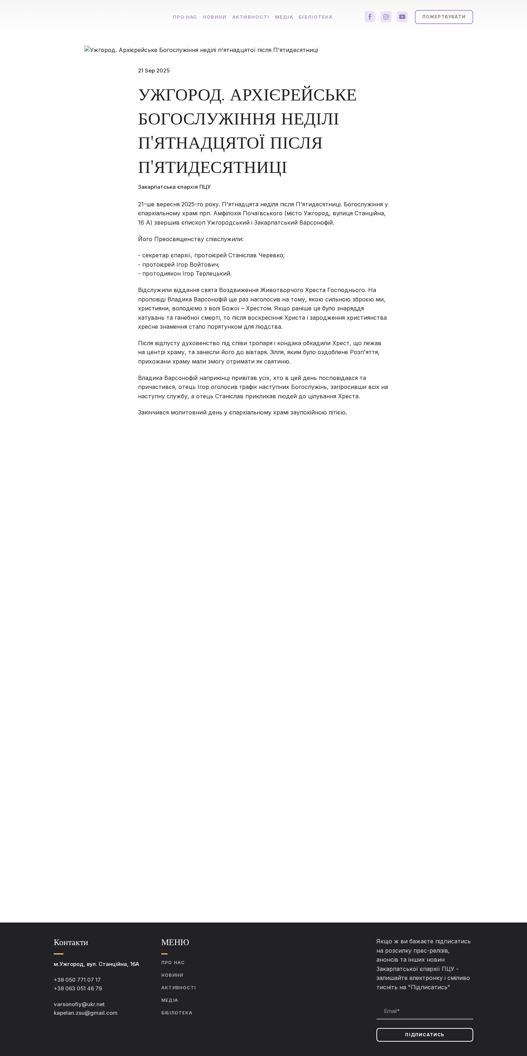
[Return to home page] (105, 17)
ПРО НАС (185, 17)
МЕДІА (284, 17)
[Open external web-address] (299, 977)
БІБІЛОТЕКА (177, 1012)
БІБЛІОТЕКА (316, 17)
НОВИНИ (215, 17)
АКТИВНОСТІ (251, 17)
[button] (370, 16)
